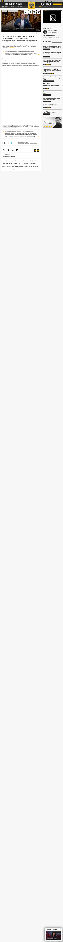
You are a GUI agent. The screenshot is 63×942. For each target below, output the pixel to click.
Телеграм (14, 142)
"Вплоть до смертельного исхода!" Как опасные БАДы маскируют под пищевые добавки (20, 160)
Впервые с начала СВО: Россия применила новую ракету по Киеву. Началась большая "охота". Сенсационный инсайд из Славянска (20, 166)
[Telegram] (38, 12)
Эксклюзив (48, 64)
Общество (48, 101)
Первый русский (13, 4)
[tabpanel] (52, 122)
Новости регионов (46, 83)
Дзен (7, 142)
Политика (47, 49)
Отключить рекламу (57, 4)
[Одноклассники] (8, 150)
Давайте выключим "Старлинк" (8, 156)
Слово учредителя (47, 28)
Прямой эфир (46, 10)
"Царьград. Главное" (12, 47)
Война (47, 88)
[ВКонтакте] (4, 150)
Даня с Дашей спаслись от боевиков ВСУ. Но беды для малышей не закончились (18, 163)
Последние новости (47, 42)
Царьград (46, 4)
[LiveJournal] (34, 12)
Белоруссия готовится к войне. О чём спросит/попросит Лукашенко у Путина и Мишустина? (20, 170)
